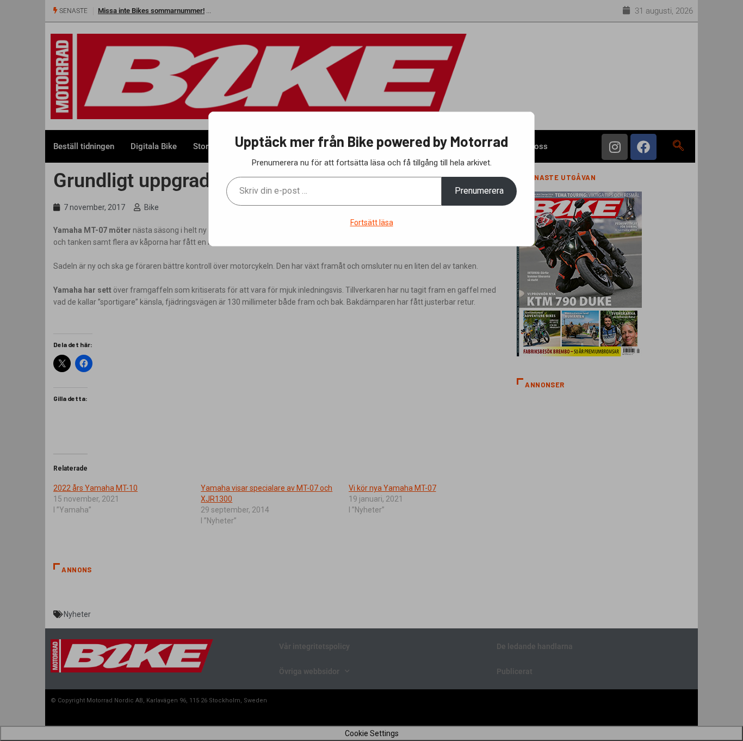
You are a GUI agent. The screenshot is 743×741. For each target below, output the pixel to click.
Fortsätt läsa (371, 222)
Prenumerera (479, 191)
